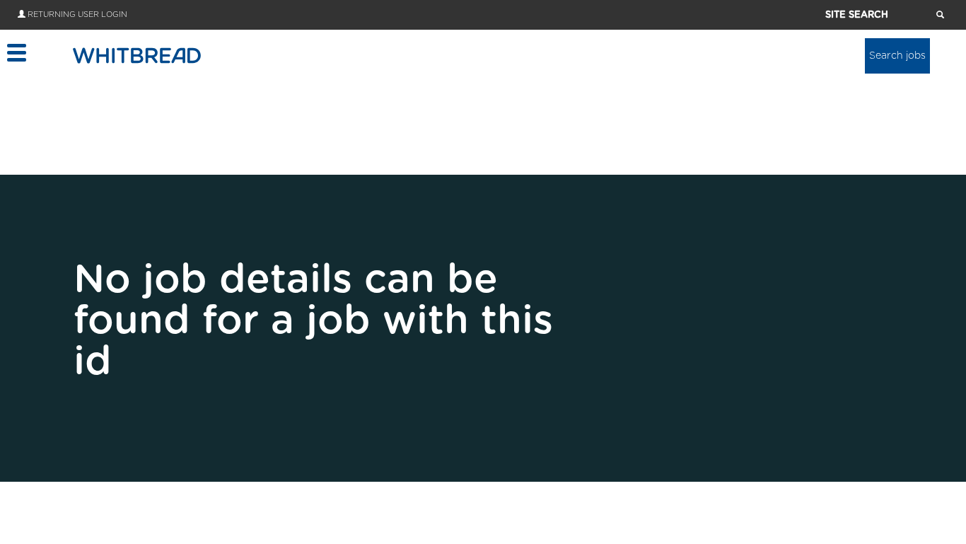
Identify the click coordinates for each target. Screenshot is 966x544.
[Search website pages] (940, 15)
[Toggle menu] (16, 53)
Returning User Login (77, 14)
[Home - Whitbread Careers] (136, 55)
